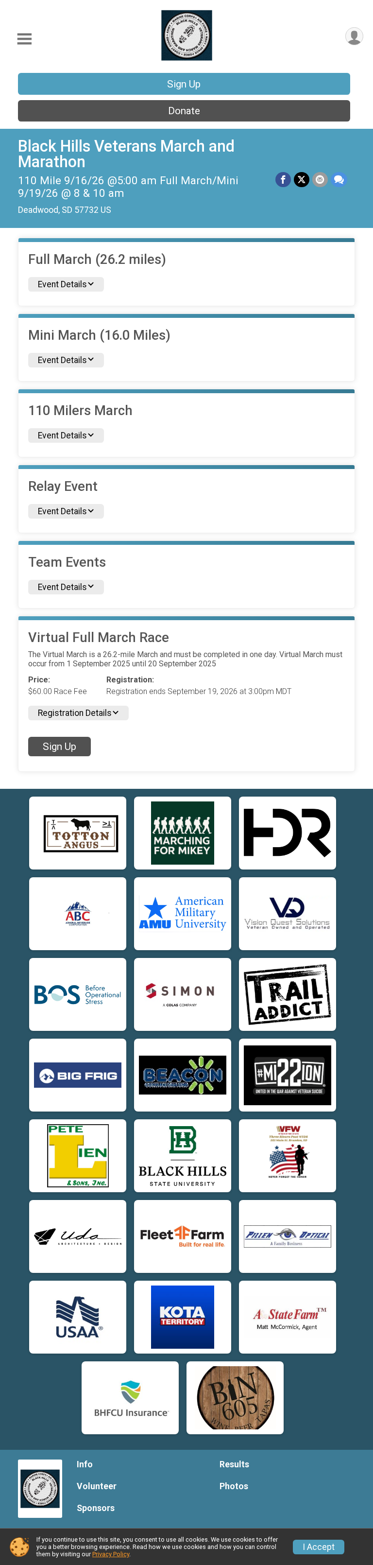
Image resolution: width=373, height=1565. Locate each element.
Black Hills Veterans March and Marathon (126, 154)
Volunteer (97, 1486)
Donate (184, 111)
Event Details (62, 284)
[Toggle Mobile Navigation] (24, 39)
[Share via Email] (320, 180)
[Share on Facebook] (283, 180)
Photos (234, 1486)
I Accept (319, 1547)
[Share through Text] (339, 180)
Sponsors (96, 1508)
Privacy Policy (110, 1554)
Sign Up (184, 84)
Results (234, 1464)
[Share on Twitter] (301, 180)
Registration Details (75, 713)
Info (85, 1464)
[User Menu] (354, 36)
